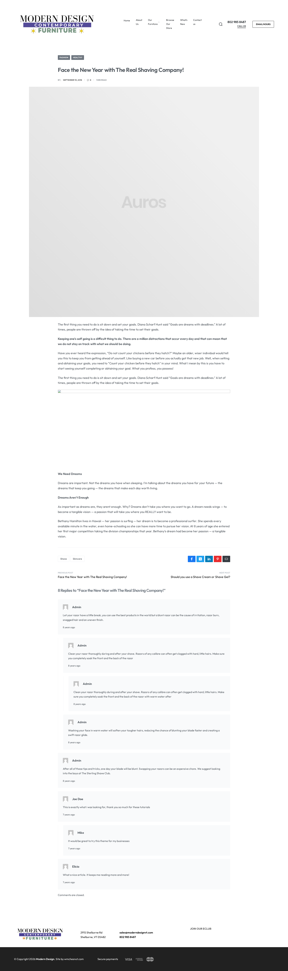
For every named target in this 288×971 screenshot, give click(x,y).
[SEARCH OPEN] (220, 24)
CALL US (241, 26)
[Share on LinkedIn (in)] (209, 559)
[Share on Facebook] (192, 559)
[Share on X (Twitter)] (200, 559)
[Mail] (226, 559)
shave (63, 558)
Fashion (64, 57)
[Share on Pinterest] (218, 559)
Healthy (77, 57)
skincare (77, 558)
